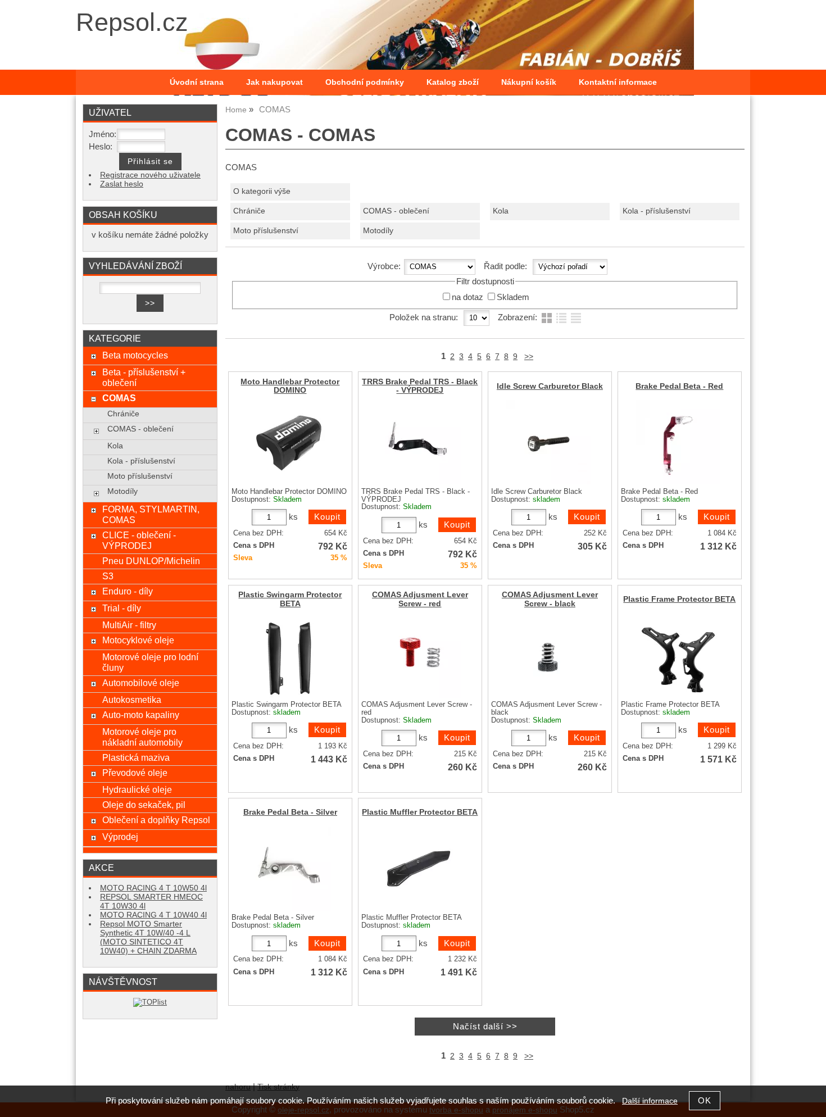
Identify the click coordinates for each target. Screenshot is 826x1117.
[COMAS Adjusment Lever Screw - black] (548, 656)
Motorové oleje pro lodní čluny (150, 662)
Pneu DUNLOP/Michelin (151, 561)
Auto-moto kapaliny (140, 715)
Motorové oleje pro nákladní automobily (142, 736)
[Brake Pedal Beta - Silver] (289, 869)
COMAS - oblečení (396, 211)
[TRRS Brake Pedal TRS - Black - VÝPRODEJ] (418, 442)
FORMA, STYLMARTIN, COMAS (150, 514)
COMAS (119, 398)
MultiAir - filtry (129, 625)
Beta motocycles (135, 355)
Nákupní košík (528, 82)
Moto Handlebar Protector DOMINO (289, 386)
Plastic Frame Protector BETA (679, 599)
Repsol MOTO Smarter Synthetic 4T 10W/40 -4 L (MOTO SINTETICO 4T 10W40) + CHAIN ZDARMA (148, 937)
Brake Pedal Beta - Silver (290, 812)
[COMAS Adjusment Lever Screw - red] (418, 656)
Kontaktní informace (618, 82)
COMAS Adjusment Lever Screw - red (420, 599)
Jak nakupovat (274, 82)
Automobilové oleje (140, 683)
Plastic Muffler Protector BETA (420, 812)
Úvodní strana (197, 82)
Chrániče (249, 211)
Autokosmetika (131, 699)
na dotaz (467, 297)
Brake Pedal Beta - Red (679, 386)
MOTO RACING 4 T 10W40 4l (153, 915)
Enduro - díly (127, 591)
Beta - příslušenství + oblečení (143, 377)
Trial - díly (121, 608)
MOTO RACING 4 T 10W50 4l (153, 888)
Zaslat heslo (121, 184)
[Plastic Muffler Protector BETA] (418, 869)
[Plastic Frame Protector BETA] (678, 656)
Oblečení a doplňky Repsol (156, 820)
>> (528, 356)
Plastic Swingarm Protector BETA (290, 599)
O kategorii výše (262, 191)
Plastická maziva (136, 757)
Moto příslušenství (265, 230)
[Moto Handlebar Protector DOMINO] (289, 442)
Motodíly (378, 230)
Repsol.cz (132, 22)
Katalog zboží (452, 82)
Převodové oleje (134, 773)
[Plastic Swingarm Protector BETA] (289, 656)
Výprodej (120, 837)
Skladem (513, 297)
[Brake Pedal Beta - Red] (678, 442)
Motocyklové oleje (138, 640)
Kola (501, 211)
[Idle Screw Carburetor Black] (548, 442)
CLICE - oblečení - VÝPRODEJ (139, 540)
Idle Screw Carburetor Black (550, 386)
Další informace (650, 1101)
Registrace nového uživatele (150, 175)
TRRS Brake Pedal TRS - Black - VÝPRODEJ (420, 386)
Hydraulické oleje (137, 789)
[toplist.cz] (150, 1002)
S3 (108, 576)
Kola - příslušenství (657, 211)
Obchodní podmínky (364, 82)
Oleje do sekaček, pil (143, 805)
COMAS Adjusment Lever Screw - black (550, 599)
